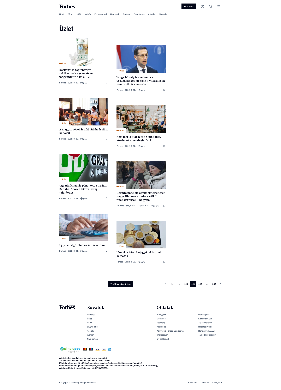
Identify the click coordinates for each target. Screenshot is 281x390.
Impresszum (162, 335)
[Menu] (219, 6)
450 (186, 284)
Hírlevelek (114, 14)
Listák (78, 14)
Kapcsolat (161, 327)
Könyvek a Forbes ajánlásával (170, 331)
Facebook (192, 383)
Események (139, 14)
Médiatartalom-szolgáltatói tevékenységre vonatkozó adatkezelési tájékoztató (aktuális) (100, 363)
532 (214, 284)
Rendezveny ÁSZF (207, 331)
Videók (88, 14)
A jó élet (151, 14)
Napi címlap (92, 339)
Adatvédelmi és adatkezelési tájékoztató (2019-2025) (84, 361)
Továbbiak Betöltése (120, 284)
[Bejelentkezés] (202, 6)
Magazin (163, 14)
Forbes (62, 83)
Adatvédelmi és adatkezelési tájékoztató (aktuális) (83, 358)
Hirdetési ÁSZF (205, 327)
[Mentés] (106, 83)
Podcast (126, 14)
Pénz (69, 14)
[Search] (211, 6)
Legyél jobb (92, 327)
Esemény (161, 323)
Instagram (217, 383)
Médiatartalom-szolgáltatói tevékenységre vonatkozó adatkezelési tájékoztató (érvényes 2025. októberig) (108, 366)
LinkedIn (205, 383)
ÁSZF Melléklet (205, 323)
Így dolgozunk (163, 339)
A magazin (161, 315)
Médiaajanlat (204, 315)
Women (90, 335)
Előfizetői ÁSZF (205, 319)
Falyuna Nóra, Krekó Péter (126, 206)
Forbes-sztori (100, 14)
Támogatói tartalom (207, 335)
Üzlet (61, 14)
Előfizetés (189, 6)
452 (200, 284)
